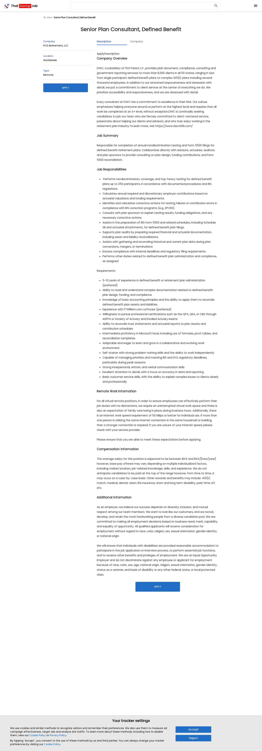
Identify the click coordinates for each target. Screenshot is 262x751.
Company (136, 41)
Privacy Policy (58, 735)
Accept (193, 729)
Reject (193, 738)
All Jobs (47, 17)
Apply (65, 87)
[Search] (216, 6)
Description (104, 41)
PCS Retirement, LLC (55, 45)
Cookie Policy (37, 735)
